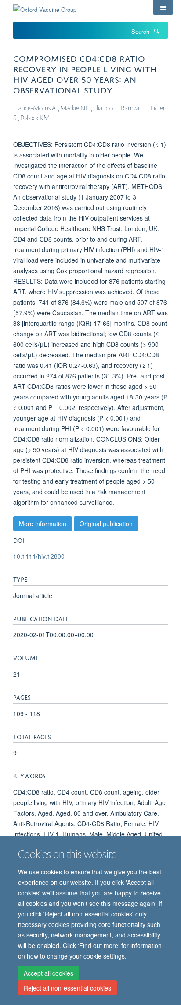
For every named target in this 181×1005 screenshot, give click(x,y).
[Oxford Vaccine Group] (44, 6)
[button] (163, 7)
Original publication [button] (106, 523)
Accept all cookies (48, 973)
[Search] (156, 31)
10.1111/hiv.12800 (39, 556)
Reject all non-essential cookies (67, 988)
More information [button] (42, 523)
